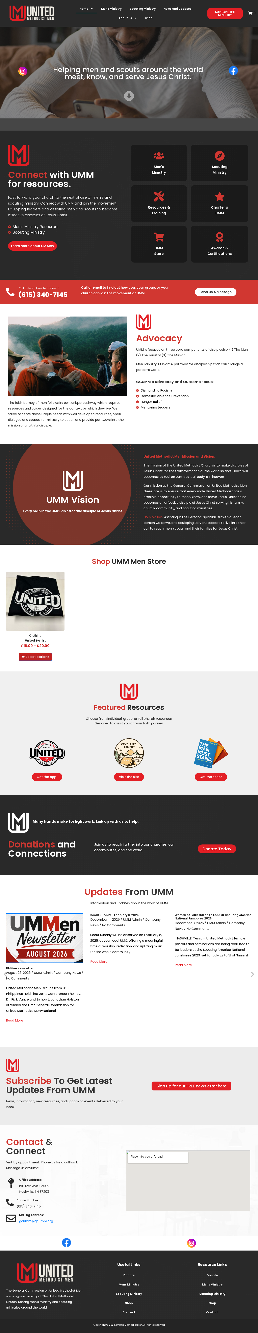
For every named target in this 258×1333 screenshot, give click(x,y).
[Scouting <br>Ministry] (219, 156)
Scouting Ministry (143, 9)
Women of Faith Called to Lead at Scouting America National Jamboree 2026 (213, 916)
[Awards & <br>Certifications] (219, 237)
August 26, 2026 (18, 972)
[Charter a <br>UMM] (219, 196)
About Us (125, 18)
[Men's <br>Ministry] (159, 156)
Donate (129, 1275)
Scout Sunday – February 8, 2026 (114, 915)
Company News (68, 972)
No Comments (17, 978)
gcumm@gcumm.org (36, 1221)
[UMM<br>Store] (159, 237)
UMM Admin (43, 972)
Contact (129, 1312)
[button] (5, 974)
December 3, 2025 (189, 923)
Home (84, 9)
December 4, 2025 (105, 919)
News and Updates (177, 9)
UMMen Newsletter (20, 968)
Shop (149, 18)
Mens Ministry (111, 9)
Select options (37, 656)
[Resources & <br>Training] (159, 196)
